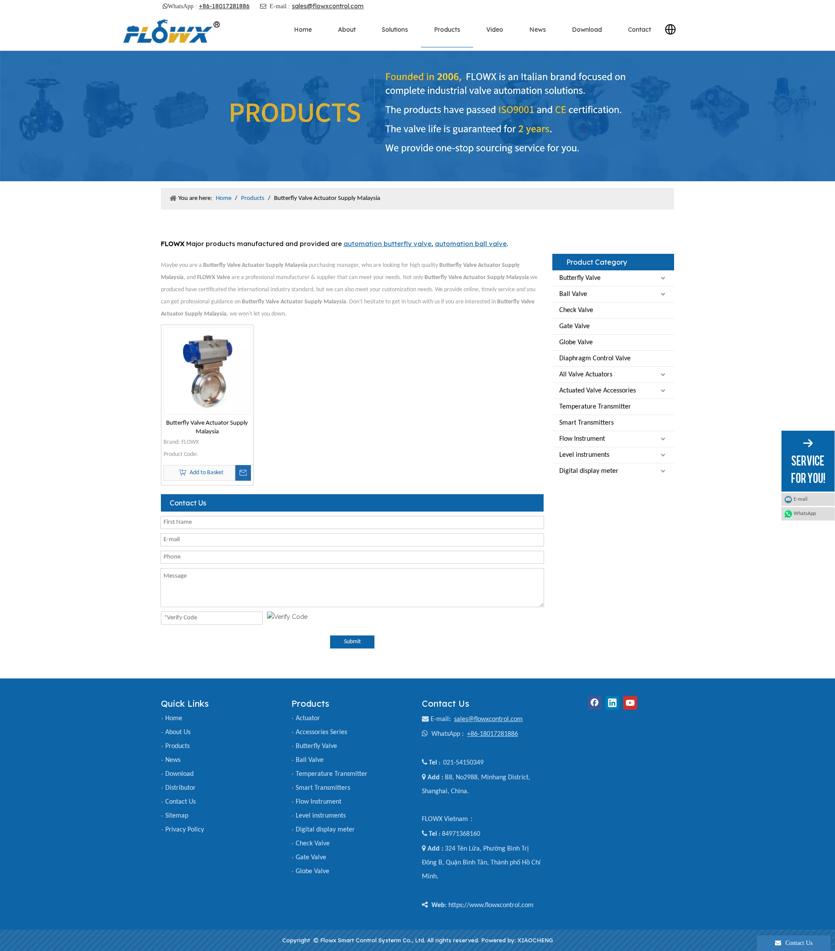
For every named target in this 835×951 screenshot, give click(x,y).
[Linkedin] (612, 703)
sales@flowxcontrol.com (328, 6)
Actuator (308, 718)
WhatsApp (805, 513)
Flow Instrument (582, 439)
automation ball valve (471, 243)
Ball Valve (573, 294)
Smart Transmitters (586, 422)
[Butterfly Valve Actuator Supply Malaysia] (207, 371)
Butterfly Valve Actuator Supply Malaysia (207, 427)
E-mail (440, 719)
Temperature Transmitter (595, 406)
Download (179, 774)
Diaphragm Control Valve (595, 358)
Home (173, 718)
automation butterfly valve (387, 243)
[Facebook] (594, 703)
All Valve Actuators (585, 374)
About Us (177, 732)
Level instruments (584, 455)
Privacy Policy (184, 829)
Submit (352, 641)
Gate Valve (574, 326)
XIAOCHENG (535, 940)
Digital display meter (588, 471)
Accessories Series (321, 732)
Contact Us (180, 801)
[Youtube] (630, 703)
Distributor (180, 788)
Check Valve (576, 310)
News (172, 760)
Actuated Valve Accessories (597, 390)
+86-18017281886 (224, 6)
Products (177, 746)
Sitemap (176, 815)
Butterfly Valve (580, 278)
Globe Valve (576, 342)
